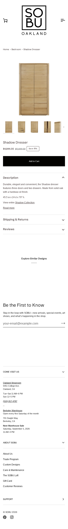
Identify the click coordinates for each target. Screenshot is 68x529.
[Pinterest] (4, 517)
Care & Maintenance (13, 470)
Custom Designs (11, 464)
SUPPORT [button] (8, 499)
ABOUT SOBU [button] (10, 442)
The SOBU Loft (10, 475)
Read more (9, 208)
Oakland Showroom (12, 383)
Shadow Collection (25, 202)
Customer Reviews (12, 486)
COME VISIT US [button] (11, 371)
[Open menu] (59, 20)
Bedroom (16, 49)
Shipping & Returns (15, 219)
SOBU (8, 512)
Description (10, 177)
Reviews (8, 229)
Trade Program (11, 459)
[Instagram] (12, 517)
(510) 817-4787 (10, 401)
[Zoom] (34, 89)
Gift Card (7, 481)
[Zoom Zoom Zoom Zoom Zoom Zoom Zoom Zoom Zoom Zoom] (34, 89)
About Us (7, 453)
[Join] (62, 323)
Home (6, 49)
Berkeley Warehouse (12, 410)
